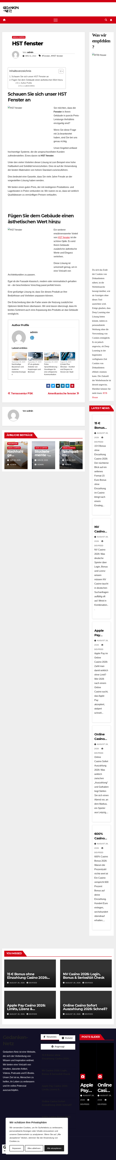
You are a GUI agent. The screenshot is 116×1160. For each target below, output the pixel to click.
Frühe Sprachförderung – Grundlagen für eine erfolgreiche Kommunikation (51, 369)
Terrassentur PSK (21, 393)
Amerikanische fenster (62, 393)
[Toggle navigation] (55, 20)
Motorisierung (37, 359)
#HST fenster (57, 56)
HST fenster (64, 237)
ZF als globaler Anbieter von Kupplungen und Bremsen (34, 368)
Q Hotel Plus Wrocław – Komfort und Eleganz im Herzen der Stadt (67, 368)
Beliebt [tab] (69, 1038)
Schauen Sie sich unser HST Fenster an (30, 76)
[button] (106, 20)
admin (30, 52)
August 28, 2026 (17, 983)
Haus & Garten (19, 37)
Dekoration (22, 359)
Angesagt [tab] (59, 1046)
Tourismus (71, 359)
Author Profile (26, 83)
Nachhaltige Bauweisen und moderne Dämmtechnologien (19, 369)
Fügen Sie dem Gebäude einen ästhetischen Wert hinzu (37, 80)
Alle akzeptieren (54, 1148)
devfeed (33, 983)
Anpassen (16, 1148)
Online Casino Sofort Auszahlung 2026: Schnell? (85, 1007)
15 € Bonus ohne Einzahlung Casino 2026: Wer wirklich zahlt (27, 977)
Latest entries (29, 86)
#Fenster (46, 56)
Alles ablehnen (34, 1148)
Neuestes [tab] (51, 1037)
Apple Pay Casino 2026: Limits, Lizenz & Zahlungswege (26, 1008)
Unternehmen (53, 359)
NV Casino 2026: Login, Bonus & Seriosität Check (83, 976)
